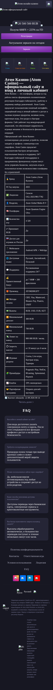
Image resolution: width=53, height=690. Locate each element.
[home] (26, 4)
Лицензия (41, 562)
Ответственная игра (34, 556)
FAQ (26, 569)
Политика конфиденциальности (26, 549)
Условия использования (19, 562)
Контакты (14, 556)
